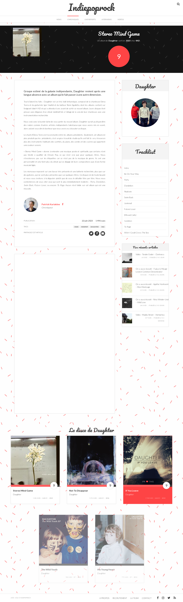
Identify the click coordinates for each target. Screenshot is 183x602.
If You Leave (132, 490)
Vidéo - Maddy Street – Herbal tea (150, 315)
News (58, 19)
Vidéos (121, 19)
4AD (138, 40)
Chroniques (73, 19)
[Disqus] (65, 295)
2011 (79, 577)
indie (76, 227)
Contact (147, 598)
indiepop (84, 227)
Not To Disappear (78, 490)
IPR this (148, 481)
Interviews (107, 19)
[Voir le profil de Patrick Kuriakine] (31, 204)
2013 (163, 498)
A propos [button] (104, 598)
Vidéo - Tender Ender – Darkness (150, 254)
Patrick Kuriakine (51, 204)
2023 (128, 40)
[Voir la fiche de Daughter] (145, 112)
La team (134, 598)
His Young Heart (106, 569)
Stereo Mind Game (23, 490)
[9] (35, 460)
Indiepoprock (91, 6)
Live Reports (90, 19)
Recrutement (120, 598)
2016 (107, 498)
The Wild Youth (49, 569)
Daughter (113, 40)
